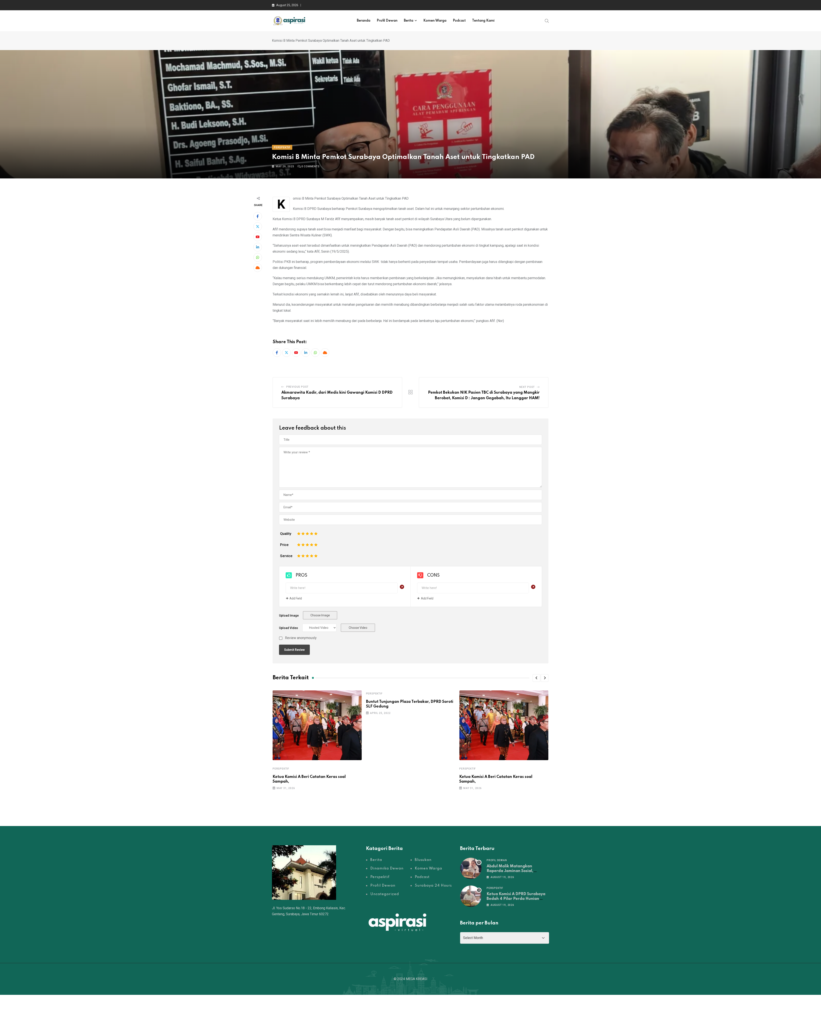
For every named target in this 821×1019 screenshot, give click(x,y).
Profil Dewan (387, 20)
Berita (408, 20)
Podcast (459, 20)
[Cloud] (257, 267)
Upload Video (288, 628)
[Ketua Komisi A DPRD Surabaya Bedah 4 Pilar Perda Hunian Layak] (470, 896)
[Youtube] (257, 237)
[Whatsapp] (257, 257)
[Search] (547, 20)
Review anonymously (301, 638)
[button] (536, 678)
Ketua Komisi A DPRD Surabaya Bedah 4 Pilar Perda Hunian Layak (516, 899)
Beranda (363, 20)
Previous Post (297, 386)
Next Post (527, 387)
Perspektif (281, 768)
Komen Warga (434, 20)
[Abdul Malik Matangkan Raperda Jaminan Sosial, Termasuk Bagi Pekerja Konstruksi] (470, 868)
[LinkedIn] (257, 247)
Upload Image (289, 615)
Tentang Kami (483, 20)
